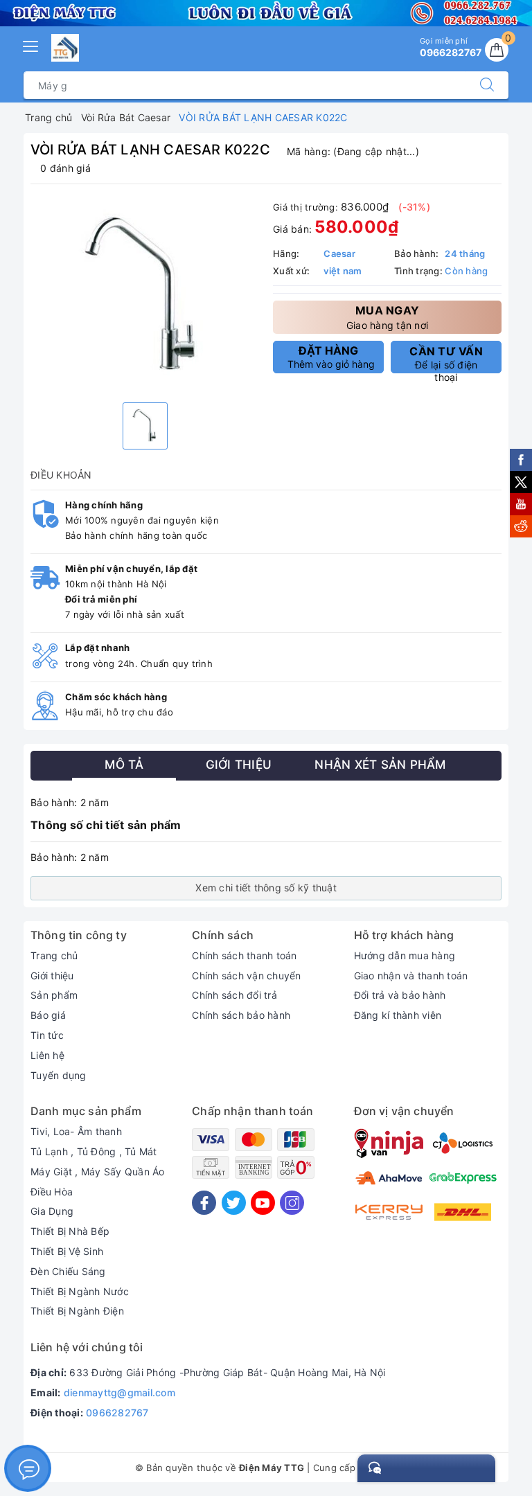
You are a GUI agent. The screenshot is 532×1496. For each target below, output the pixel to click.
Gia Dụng (51, 1211)
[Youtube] (263, 1203)
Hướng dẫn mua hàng (405, 955)
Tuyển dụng (58, 1075)
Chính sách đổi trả (234, 995)
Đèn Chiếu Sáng (68, 1271)
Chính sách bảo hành (241, 1015)
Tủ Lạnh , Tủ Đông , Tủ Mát (93, 1151)
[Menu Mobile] (31, 45)
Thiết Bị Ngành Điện (77, 1311)
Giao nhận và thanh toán (411, 975)
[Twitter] (234, 1203)
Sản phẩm (54, 995)
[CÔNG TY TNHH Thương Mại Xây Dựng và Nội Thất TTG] (65, 48)
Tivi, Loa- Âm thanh (76, 1131)
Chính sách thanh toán (244, 955)
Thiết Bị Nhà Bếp (69, 1231)
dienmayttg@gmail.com (119, 1392)
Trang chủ (54, 955)
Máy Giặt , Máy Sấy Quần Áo (97, 1171)
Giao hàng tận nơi (387, 316)
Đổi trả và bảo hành (400, 995)
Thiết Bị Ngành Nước (79, 1291)
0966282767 (117, 1412)
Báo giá (48, 1015)
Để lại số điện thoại (446, 358)
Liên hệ (47, 1055)
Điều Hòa (51, 1191)
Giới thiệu (52, 975)
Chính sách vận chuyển (246, 975)
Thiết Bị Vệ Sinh (66, 1251)
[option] (144, 295)
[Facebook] (204, 1203)
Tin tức (47, 1035)
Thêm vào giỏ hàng (331, 357)
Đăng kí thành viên (398, 1015)
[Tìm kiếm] (487, 85)
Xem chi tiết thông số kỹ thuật (266, 887)
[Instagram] (292, 1203)
